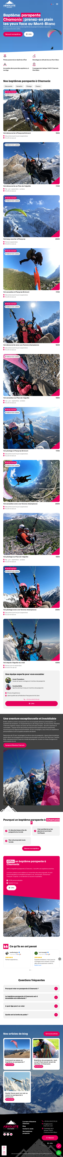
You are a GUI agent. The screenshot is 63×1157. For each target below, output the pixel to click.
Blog (24, 1126)
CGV (51, 1153)
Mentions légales (32, 1153)
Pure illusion (24, 1153)
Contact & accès (28, 1129)
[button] (52, 4)
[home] (9, 4)
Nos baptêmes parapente (27, 1132)
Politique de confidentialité (42, 1153)
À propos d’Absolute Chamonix (29, 1122)
